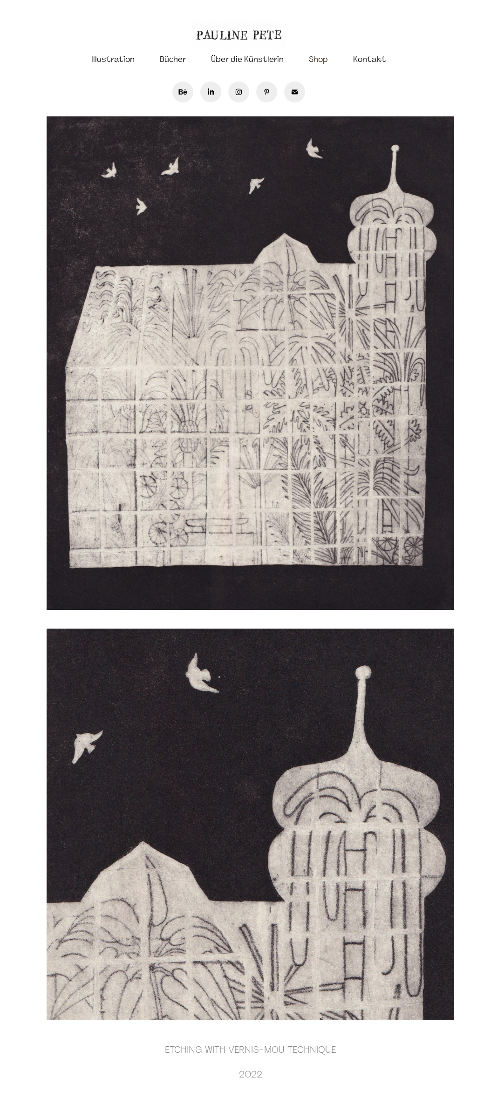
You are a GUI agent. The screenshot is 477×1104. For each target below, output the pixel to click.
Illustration (113, 59)
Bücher (173, 59)
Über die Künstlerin (247, 59)
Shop (318, 59)
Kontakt (369, 59)
